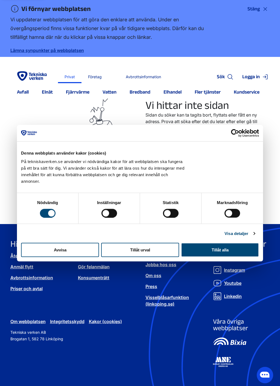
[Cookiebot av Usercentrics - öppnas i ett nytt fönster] (235, 133)
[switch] (109, 213)
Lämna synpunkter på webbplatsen (47, 50)
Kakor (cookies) (105, 321)
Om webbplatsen (28, 321)
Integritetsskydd (67, 321)
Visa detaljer (236, 233)
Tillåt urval (140, 250)
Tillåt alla (220, 250)
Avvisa (60, 250)
